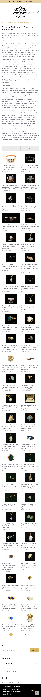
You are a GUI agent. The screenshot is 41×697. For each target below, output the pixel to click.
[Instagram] (6, 678)
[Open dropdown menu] (36, 658)
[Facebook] (3, 678)
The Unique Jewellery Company (20, 682)
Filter (11, 148)
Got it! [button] (32, 690)
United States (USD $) (9, 672)
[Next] (30, 635)
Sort (30, 148)
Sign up (34, 650)
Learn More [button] (7, 694)
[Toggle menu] (3, 12)
